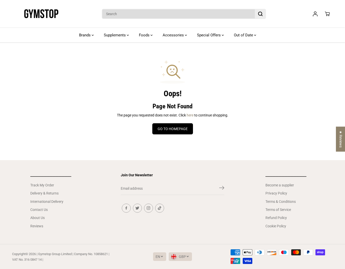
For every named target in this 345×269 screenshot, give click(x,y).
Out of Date (244, 35)
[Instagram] (148, 208)
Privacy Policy (276, 193)
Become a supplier (279, 185)
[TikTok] (159, 208)
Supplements (115, 35)
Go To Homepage (173, 129)
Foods (145, 35)
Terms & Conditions (280, 202)
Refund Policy (276, 218)
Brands (85, 35)
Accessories (174, 35)
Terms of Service (278, 210)
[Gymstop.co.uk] (41, 14)
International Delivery (46, 202)
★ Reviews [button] (341, 139)
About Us (37, 218)
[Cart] (327, 13)
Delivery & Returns (44, 193)
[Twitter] (137, 208)
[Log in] (315, 13)
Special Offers (209, 35)
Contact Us (39, 210)
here (190, 115)
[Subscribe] (221, 188)
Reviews (36, 226)
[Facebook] (126, 208)
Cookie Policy (275, 226)
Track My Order (42, 185)
